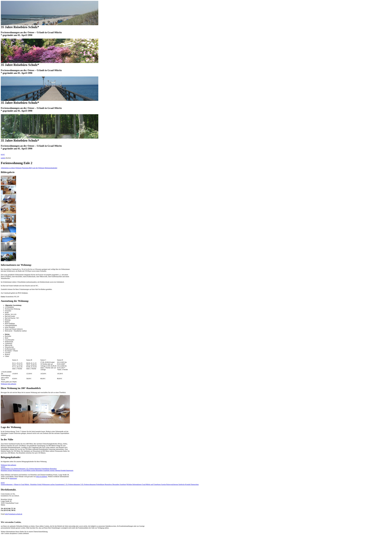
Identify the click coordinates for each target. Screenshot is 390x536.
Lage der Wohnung (38, 168)
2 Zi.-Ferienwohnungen (18, 468)
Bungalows (109, 484)
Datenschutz (195, 484)
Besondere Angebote (43, 470)
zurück (3, 158)
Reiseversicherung (172, 484)
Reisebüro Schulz (6, 470)
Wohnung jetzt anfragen (8, 384)
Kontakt (63, 470)
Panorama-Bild (27, 168)
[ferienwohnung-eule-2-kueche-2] (8, 222)
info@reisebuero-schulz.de (13, 514)
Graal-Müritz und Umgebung (151, 484)
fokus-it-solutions (41, 476)
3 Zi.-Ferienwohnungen (33, 468)
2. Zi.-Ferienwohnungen (72, 484)
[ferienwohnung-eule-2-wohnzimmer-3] (8, 203)
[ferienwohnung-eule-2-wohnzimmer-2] (8, 194)
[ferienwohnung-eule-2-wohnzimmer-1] (8, 184)
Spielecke (182, 484)
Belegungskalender (51, 168)
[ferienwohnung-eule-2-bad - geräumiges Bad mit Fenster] (8, 251)
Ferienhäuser (45, 468)
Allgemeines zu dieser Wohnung (11, 168)
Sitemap (58, 470)
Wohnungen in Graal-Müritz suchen (24, 470)
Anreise (52, 470)
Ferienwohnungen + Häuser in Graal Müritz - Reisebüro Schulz (21, 484)
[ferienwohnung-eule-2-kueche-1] (8, 213)
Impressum (69, 470)
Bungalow (53, 468)
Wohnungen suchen (48, 484)
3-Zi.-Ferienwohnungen (88, 484)
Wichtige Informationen (134, 484)
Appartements (5, 468)
